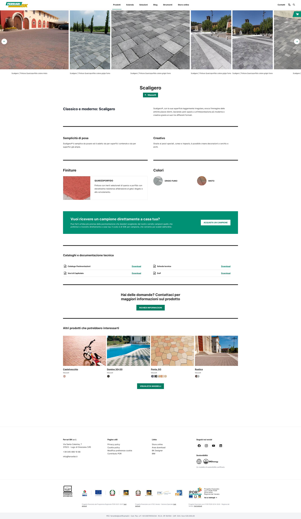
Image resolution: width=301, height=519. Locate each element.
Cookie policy (113, 447)
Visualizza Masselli (150, 386)
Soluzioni (143, 5)
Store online (183, 5)
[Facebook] (199, 446)
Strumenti (167, 5)
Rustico (199, 369)
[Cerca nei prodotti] (294, 4)
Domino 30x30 (114, 369)
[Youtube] (213, 446)
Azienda (130, 5)
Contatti (281, 5)
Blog (155, 5)
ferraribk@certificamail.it (120, 516)
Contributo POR (114, 453)
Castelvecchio (70, 369)
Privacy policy (113, 444)
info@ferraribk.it (70, 456)
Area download (158, 447)
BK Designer (157, 450)
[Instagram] (206, 446)
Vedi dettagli (198, 506)
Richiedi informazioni (150, 307)
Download (136, 266)
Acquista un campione (216, 222)
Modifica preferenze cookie (119, 450)
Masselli (152, 95)
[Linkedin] (221, 446)
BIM (153, 453)
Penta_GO (156, 369)
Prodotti (117, 5)
